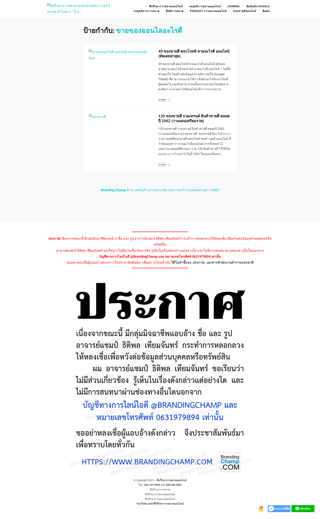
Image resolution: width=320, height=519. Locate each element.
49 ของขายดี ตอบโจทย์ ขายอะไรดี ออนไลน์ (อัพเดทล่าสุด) (193, 54)
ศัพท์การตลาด (175, 10)
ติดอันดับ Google (258, 6)
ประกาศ (198, 262)
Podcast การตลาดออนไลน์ (208, 10)
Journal (233, 6)
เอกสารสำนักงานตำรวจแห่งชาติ (230, 262)
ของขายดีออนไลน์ (244, 10)
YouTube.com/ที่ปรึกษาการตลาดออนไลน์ (160, 503)
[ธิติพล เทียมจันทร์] (260, 508)
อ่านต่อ (162, 99)
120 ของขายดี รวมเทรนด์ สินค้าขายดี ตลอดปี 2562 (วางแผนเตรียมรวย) (194, 118)
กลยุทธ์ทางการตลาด (147, 10)
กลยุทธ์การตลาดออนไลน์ (205, 6)
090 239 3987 (174, 484)
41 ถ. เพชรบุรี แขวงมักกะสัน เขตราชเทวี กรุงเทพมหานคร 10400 (160, 190)
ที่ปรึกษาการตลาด (160, 489)
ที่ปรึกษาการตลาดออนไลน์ (166, 6)
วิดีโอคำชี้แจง (181, 262)
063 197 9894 (152, 484)
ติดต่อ (266, 10)
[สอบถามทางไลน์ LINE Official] (302, 508)
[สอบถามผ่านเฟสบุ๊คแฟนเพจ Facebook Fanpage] (279, 508)
